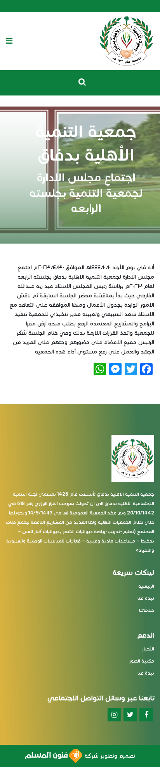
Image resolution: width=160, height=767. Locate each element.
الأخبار (148, 649)
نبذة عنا (145, 598)
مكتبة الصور (141, 661)
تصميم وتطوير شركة (108, 756)
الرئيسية (146, 586)
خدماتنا (146, 610)
